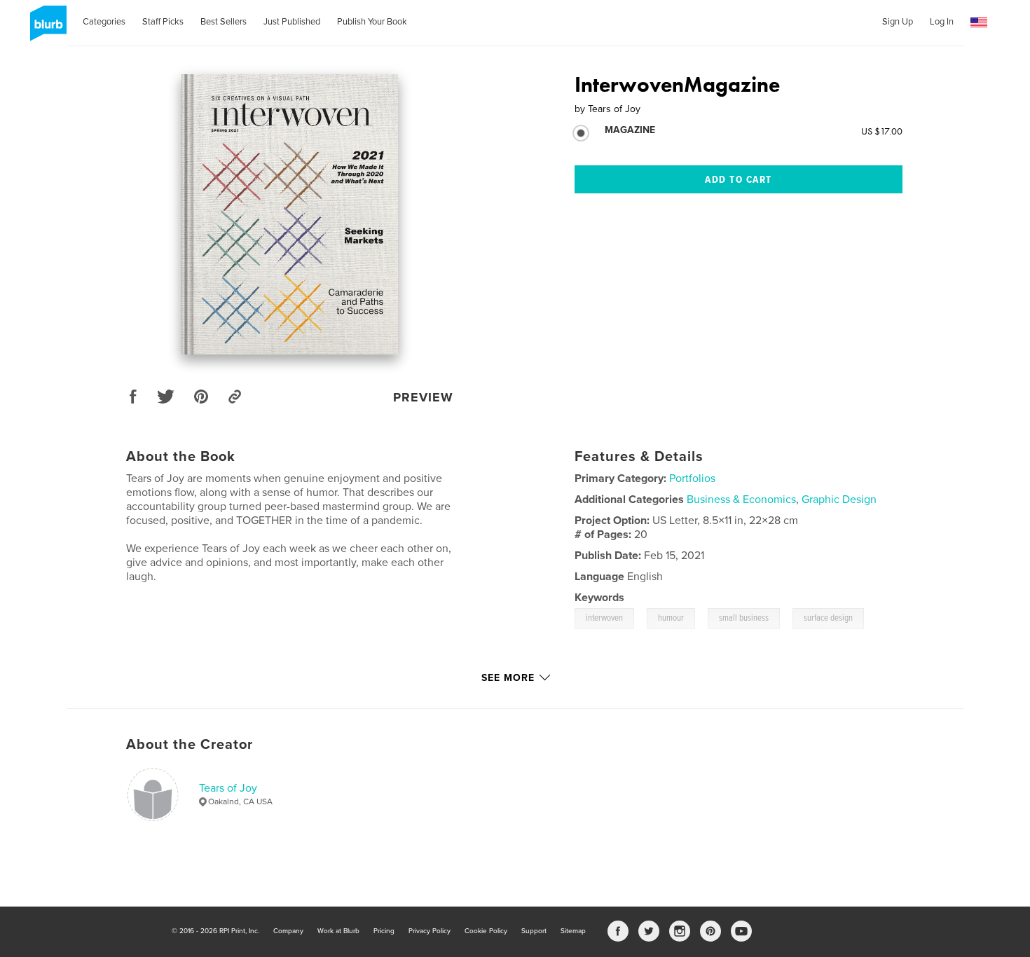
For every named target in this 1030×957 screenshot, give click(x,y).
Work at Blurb (338, 931)
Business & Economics (741, 500)
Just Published (291, 21)
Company (288, 931)
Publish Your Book (372, 21)
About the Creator (189, 744)
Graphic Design (839, 500)
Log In (942, 21)
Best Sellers (223, 21)
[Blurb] (46, 29)
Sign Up (897, 21)
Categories (104, 21)
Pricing (383, 931)
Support (534, 931)
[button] (978, 23)
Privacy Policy (429, 931)
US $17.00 (881, 131)
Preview (423, 397)
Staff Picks (163, 21)
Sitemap (573, 931)
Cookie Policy (486, 931)
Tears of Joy (228, 788)
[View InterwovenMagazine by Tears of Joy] (289, 214)
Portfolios (692, 478)
